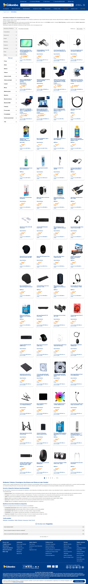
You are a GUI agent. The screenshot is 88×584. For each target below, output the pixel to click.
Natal (78, 546)
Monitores (20, 520)
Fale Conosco (47, 1)
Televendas (66, 553)
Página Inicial (6, 11)
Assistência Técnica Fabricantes (35, 546)
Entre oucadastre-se (79, 5)
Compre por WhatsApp (35, 1)
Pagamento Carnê (33, 549)
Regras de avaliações (50, 546)
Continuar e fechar (79, 581)
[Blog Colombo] (83, 567)
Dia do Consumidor (80, 555)
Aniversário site (80, 553)
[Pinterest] (79, 567)
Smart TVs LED (32, 520)
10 (57, 478)
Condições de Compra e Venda (52, 551)
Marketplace (19, 551)
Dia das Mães (79, 549)
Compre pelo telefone (8, 547)
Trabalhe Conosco (7, 544)
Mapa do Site (19, 553)
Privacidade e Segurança (50, 544)
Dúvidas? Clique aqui (35, 568)
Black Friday (79, 544)
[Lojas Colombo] (10, 5)
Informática (13, 11)
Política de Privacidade (18, 581)
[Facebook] (70, 567)
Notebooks (5, 520)
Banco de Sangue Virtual (68, 557)
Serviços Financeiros (68, 551)
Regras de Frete (49, 553)
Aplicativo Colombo (67, 544)
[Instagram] (67, 567)
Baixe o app (71, 1)
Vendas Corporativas (68, 555)
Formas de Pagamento (50, 555)
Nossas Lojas (23, 1)
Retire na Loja (66, 546)
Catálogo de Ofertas (81, 551)
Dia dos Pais (79, 557)
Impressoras (25, 520)
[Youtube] (76, 567)
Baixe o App (5, 551)
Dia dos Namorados (81, 559)
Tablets (16, 520)
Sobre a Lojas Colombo (21, 544)
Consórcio (66, 549)
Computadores (11, 520)
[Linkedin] (73, 567)
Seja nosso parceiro (7, 549)
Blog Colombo (19, 549)
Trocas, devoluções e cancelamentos (53, 549)
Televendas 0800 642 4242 (59, 1)
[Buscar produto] (71, 5)
